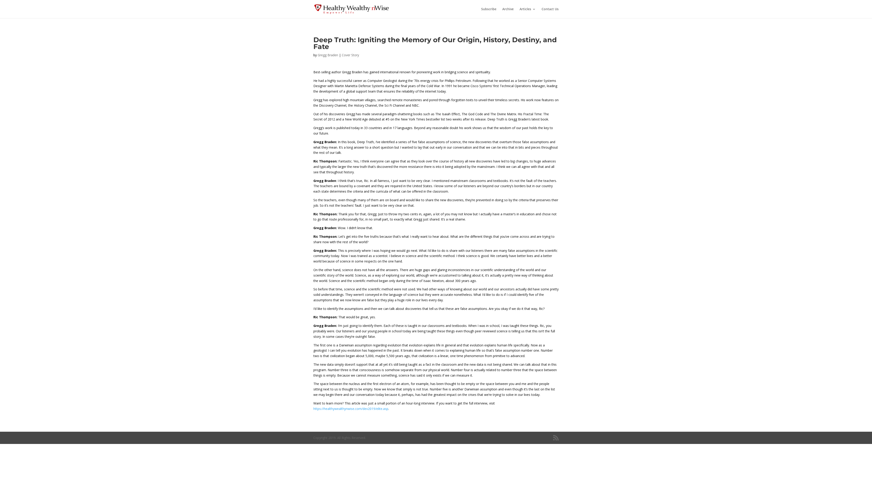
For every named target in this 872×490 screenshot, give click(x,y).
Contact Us (550, 9)
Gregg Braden (328, 55)
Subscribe (488, 9)
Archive (508, 9)
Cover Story (350, 55)
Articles (525, 9)
